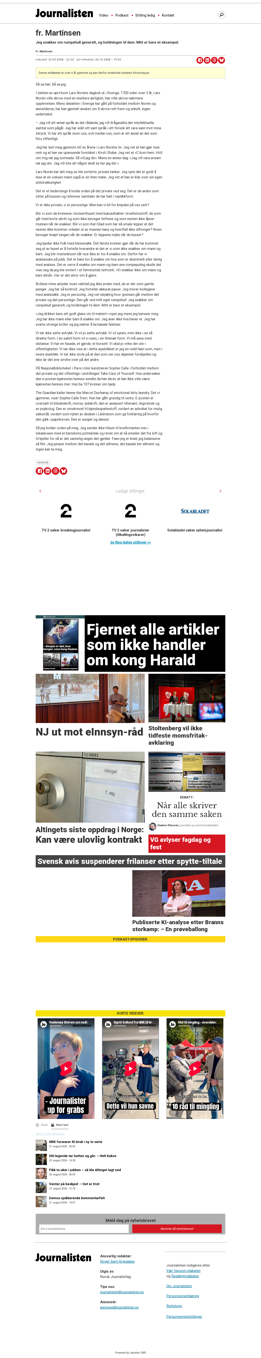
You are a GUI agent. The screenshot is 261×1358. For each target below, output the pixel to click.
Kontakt (168, 15)
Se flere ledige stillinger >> (130, 542)
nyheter (43, 462)
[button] (40, 491)
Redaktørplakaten (185, 1276)
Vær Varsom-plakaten (183, 1271)
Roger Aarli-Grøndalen (117, 1261)
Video (103, 15)
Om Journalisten (179, 1286)
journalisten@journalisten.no (122, 1292)
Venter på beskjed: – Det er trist (74, 1184)
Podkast (122, 15)
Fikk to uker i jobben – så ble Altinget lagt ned (85, 1170)
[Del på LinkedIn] (207, 60)
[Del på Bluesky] (221, 60)
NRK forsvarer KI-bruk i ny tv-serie (75, 1142)
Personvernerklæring (182, 1296)
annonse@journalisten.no (119, 1307)
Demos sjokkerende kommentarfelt (77, 1198)
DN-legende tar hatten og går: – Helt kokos (82, 1156)
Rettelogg (174, 1306)
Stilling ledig (145, 15)
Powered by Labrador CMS (130, 1352)
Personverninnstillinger (184, 1316)
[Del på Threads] (214, 60)
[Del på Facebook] (199, 60)
